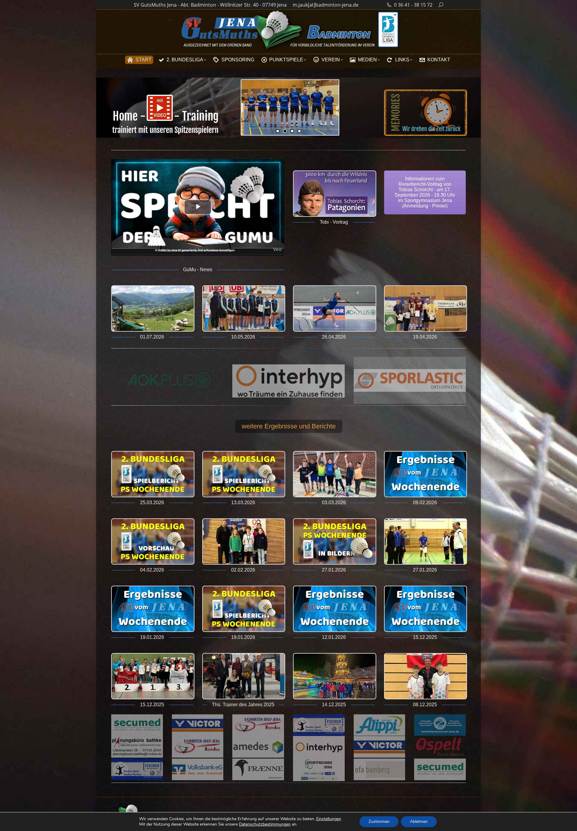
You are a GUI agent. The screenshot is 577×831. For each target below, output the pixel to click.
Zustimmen (378, 821)
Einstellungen (328, 819)
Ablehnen (419, 821)
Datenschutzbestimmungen (265, 824)
